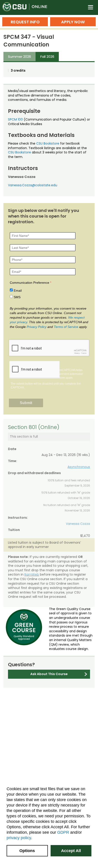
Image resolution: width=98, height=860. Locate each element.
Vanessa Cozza (78, 523)
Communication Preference (29, 282)
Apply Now (73, 22)
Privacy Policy (36, 327)
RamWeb (31, 574)
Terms (84, 353)
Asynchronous (78, 467)
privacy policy (19, 838)
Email (18, 290)
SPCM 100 (15, 119)
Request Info (25, 22)
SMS (17, 297)
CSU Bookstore (47, 143)
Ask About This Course (49, 674)
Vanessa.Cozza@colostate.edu (32, 185)
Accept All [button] (71, 850)
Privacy (77, 353)
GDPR (63, 832)
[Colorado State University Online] (27, 7)
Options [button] (27, 850)
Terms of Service (66, 327)
